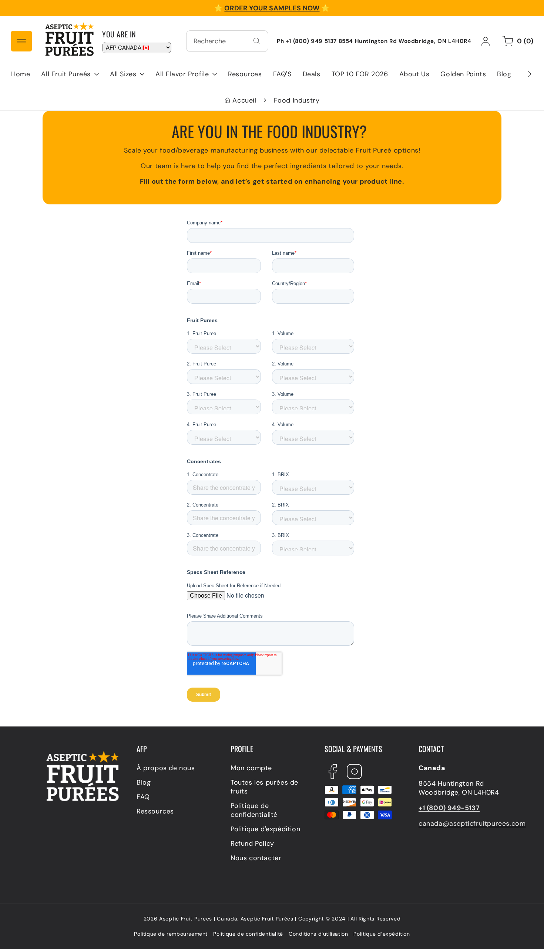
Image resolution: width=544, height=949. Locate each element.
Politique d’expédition (381, 933)
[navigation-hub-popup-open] (21, 41)
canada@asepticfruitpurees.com (472, 823)
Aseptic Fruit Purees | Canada (198, 918)
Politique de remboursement (171, 933)
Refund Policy (252, 843)
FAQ (143, 796)
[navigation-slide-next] (520, 74)
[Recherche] (256, 40)
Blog (144, 782)
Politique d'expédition (265, 829)
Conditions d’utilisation (318, 933)
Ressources (155, 811)
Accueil (244, 100)
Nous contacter (256, 857)
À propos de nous (166, 767)
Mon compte (251, 767)
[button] (70, 74)
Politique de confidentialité (254, 810)
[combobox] (227, 41)
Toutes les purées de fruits (264, 787)
